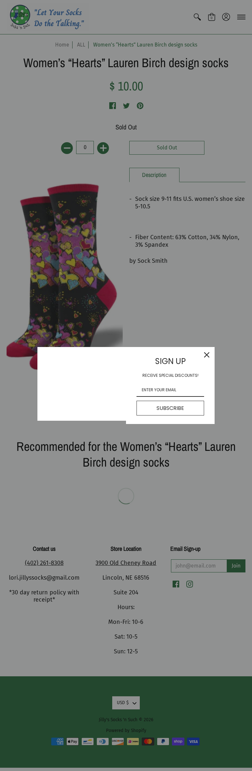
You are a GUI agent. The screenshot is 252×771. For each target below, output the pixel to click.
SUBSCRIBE (170, 408)
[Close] (207, 355)
